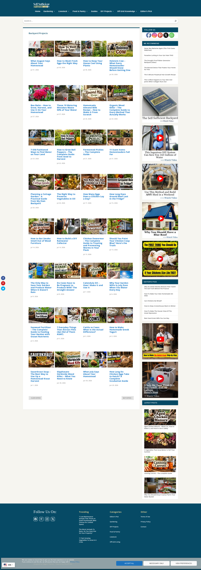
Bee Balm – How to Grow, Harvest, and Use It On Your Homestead (41, 109)
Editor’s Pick (146, 11)
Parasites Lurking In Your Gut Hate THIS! (158, 55)
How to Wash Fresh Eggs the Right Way (67, 62)
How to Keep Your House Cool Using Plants (92, 63)
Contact (143, 527)
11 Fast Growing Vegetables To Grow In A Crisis (87, 540)
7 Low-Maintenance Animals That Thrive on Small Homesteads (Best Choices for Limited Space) (87, 520)
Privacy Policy (74, 562)
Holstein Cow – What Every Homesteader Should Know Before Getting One (120, 65)
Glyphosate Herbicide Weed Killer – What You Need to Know (66, 375)
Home (37, 11)
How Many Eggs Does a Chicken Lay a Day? (93, 196)
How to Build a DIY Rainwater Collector (67, 241)
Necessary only (156, 563)
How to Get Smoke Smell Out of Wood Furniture (41, 241)
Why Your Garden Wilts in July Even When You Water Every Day (119, 286)
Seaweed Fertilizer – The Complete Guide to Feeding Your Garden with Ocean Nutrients (41, 332)
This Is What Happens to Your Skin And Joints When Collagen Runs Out (158, 81)
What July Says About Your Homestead (91, 374)
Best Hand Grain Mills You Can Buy (156, 318)
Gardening (48, 11)
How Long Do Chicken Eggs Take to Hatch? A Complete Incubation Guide (119, 376)
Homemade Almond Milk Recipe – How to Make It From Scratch (91, 110)
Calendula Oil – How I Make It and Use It (93, 285)
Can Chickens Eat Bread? (153, 301)
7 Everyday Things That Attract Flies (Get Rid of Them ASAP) (66, 331)
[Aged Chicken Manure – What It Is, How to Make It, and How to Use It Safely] (160, 417)
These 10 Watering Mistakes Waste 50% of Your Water (67, 107)
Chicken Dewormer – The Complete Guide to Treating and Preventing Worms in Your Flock (93, 244)
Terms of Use (145, 517)
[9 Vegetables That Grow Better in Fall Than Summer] (160, 441)
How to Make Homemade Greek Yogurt (119, 329)
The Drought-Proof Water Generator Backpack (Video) (157, 61)
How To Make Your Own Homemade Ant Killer (158, 295)
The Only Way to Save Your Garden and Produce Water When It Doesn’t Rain (41, 287)
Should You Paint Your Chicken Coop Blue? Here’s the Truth (120, 242)
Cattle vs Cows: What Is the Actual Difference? (93, 329)
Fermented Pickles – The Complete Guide (93, 152)
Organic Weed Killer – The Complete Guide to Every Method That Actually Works (120, 110)
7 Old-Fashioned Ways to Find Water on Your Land (41, 152)
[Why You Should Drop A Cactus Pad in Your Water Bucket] (160, 486)
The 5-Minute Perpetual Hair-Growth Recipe (160, 75)
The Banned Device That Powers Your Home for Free (160, 68)
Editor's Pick (114, 517)
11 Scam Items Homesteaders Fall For (120, 152)
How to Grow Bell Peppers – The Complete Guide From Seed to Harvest (66, 154)
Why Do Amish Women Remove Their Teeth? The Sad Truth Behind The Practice (160, 288)
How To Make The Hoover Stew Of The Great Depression (158, 312)
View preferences (184, 563)
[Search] (175, 21)
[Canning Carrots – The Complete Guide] (160, 464)
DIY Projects (106, 11)
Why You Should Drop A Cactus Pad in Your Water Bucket (159, 496)
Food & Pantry (79, 11)
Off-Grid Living (115, 542)
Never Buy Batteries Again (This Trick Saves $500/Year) (159, 49)
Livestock (62, 11)
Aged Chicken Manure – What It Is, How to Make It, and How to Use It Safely (159, 427)
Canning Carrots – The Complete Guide (158, 473)
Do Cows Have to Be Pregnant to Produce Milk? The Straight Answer (67, 286)
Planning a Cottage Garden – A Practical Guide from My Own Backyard (41, 199)
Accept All (129, 563)
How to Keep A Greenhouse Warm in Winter (160, 306)
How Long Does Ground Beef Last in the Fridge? (119, 196)
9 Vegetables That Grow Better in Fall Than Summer (159, 451)
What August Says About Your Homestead (40, 63)
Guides (94, 11)
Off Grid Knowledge (126, 11)
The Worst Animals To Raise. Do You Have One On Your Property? (87, 531)
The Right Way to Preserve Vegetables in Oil (66, 196)
